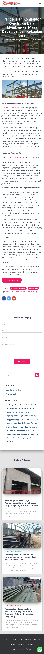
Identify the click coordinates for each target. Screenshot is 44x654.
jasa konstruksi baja (12, 292)
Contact (37, 639)
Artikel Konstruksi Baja (18, 288)
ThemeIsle (29, 649)
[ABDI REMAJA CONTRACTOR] (11, 3)
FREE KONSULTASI (11, 280)
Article (30, 644)
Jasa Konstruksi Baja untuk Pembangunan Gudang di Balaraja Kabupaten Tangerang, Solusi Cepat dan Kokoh (22, 438)
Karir (13, 644)
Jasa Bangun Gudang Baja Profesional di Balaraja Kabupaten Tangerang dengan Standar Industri (22, 503)
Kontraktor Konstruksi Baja (28, 292)
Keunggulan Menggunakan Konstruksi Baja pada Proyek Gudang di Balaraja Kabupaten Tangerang (19, 613)
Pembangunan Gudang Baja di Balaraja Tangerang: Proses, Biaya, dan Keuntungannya (21, 557)
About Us (21, 644)
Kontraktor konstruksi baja (11, 108)
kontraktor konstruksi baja (16, 157)
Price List (14, 639)
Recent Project (26, 639)
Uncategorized (33, 288)
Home (6, 639)
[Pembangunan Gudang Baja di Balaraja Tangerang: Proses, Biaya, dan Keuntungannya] (22, 535)
